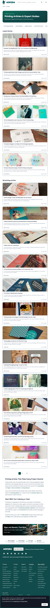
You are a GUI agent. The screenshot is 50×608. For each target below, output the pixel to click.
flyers (9, 488)
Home (4, 6)
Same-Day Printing (42, 583)
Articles (15, 567)
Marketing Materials (7, 573)
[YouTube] (11, 553)
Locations (16, 579)
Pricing (30, 577)
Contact (30, 567)
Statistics (16, 575)
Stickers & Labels (6, 581)
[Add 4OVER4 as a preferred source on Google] (18, 549)
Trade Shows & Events (7, 585)
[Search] (41, 2)
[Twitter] (15, 553)
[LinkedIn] (22, 553)
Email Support (24, 569)
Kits (14, 583)
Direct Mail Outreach (38, 26)
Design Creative (28, 26)
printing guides (15, 493)
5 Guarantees (41, 577)
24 (26, 473)
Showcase (16, 573)
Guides (15, 569)
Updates (30, 569)
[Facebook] (4, 553)
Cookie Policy (16, 601)
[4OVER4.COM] (9, 2)
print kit (23, 510)
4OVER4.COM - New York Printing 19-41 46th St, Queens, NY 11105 (17, 557)
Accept (44, 604)
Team (30, 571)
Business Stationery (7, 571)
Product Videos (17, 585)
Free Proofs (40, 575)
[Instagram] (18, 553)
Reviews (30, 581)
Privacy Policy (24, 601)
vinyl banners (26, 488)
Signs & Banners (6, 579)
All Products (5, 567)
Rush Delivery (41, 581)
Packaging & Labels (7, 575)
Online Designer (41, 579)
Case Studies (16, 571)
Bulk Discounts (41, 571)
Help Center (23, 567)
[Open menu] (46, 2)
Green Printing (41, 587)
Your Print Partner (32, 573)
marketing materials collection (27, 508)
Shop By (4, 569)
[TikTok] (7, 553)
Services (15, 581)
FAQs (15, 587)
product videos (36, 493)
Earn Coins (40, 573)
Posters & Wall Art (6, 587)
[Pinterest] (25, 553)
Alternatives (16, 577)
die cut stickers (16, 488)
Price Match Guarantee (42, 567)
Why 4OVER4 (41, 564)
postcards (41, 486)
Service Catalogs (41, 585)
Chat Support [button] (24, 571)
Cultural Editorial (18, 26)
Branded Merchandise (7, 583)
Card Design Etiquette (8, 26)
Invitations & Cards (6, 577)
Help (8, 516)
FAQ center (25, 515)
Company (31, 564)
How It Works (31, 575)
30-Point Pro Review (42, 569)
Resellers (31, 579)
